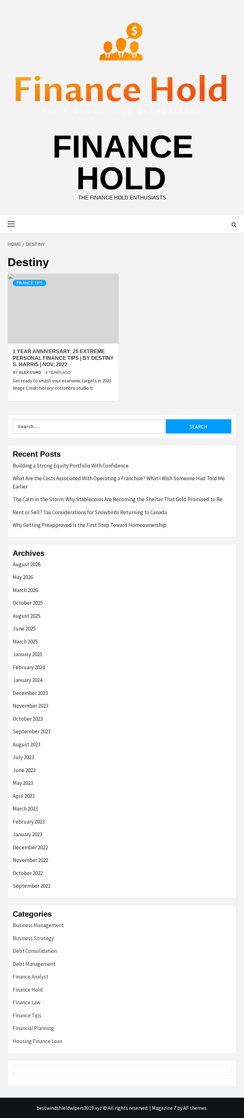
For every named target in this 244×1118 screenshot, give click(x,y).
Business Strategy (33, 938)
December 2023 (30, 693)
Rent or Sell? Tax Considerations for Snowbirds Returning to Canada (90, 512)
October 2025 (28, 602)
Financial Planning (33, 1028)
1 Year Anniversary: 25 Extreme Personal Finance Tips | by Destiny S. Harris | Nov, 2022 (63, 358)
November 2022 (30, 860)
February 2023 (29, 821)
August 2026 (26, 564)
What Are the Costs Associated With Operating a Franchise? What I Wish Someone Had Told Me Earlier (119, 482)
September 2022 (32, 885)
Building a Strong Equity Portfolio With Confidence (71, 465)
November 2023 (30, 705)
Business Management (38, 925)
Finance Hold (122, 162)
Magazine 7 (164, 1108)
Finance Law (26, 1002)
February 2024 (29, 667)
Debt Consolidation (35, 950)
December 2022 (30, 847)
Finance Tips (30, 283)
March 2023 (25, 808)
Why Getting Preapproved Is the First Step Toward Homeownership (89, 525)
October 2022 (28, 873)
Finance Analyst (30, 976)
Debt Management (34, 963)
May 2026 (23, 577)
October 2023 (28, 718)
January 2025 (27, 654)
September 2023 (32, 731)
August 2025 (26, 615)
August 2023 (26, 744)
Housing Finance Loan (37, 1041)
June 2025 (24, 628)
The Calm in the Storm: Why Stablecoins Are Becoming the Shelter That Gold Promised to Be (117, 499)
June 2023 (24, 770)
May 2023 (23, 782)
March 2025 (25, 641)
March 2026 (25, 590)
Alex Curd (30, 372)
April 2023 (24, 795)
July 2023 (23, 757)
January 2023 (27, 834)
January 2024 (27, 680)
